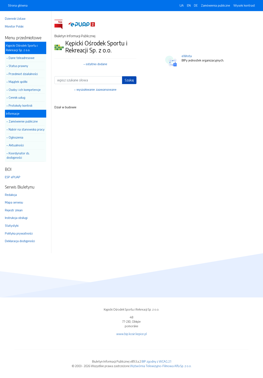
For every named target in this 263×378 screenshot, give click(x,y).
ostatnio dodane (96, 64)
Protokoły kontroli (20, 105)
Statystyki (11, 225)
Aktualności (16, 145)
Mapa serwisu (14, 202)
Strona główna (18, 5)
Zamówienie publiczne (23, 121)
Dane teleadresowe (22, 58)
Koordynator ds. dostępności (18, 155)
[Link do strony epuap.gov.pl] (81, 24)
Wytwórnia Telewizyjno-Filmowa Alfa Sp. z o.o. (160, 366)
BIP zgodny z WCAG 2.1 (156, 361)
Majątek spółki (18, 81)
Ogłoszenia (16, 137)
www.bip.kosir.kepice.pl (131, 334)
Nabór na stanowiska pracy (27, 129)
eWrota (187, 56)
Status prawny (18, 66)
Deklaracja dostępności (20, 241)
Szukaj (129, 80)
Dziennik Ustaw (15, 18)
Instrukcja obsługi (16, 218)
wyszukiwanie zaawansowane (96, 89)
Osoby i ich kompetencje (25, 89)
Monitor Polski (14, 26)
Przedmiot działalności (23, 74)
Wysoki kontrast (244, 5)
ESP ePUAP (12, 177)
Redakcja (11, 195)
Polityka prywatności (19, 233)
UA (182, 5)
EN (189, 5)
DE (196, 5)
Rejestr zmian (14, 210)
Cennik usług (17, 97)
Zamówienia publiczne (215, 5)
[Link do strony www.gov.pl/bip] (60, 24)
